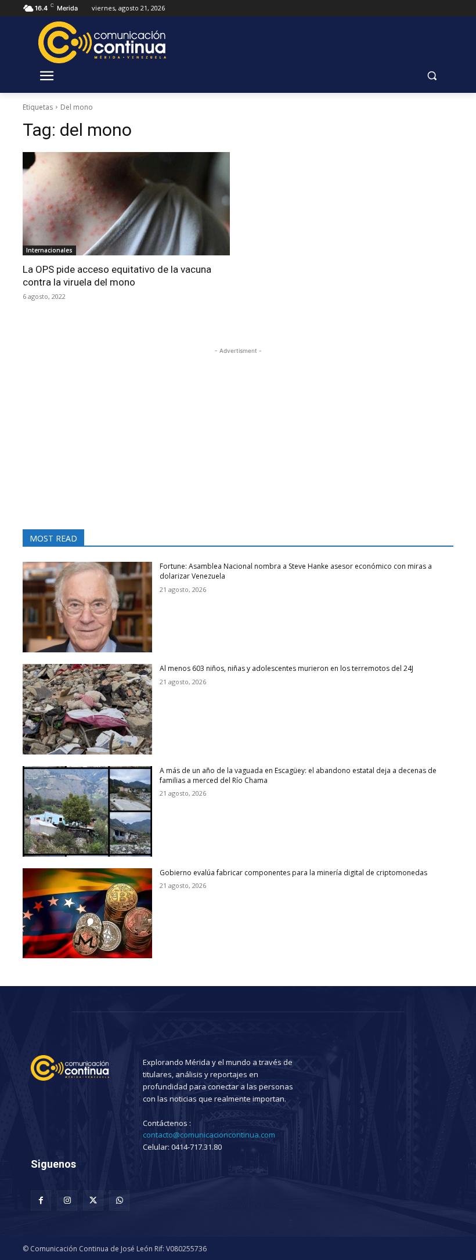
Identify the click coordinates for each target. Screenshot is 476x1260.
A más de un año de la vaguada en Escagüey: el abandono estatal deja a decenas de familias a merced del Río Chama (298, 775)
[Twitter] (93, 1200)
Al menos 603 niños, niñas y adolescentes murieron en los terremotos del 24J (286, 668)
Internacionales (49, 250)
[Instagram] (67, 1200)
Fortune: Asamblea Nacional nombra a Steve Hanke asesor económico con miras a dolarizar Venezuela (296, 571)
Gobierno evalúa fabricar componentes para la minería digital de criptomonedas (293, 873)
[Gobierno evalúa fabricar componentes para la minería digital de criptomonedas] (87, 913)
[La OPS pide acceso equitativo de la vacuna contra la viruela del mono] (126, 204)
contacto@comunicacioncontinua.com (209, 1134)
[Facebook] (41, 1200)
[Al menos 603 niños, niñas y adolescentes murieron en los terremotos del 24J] (87, 709)
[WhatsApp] (119, 1200)
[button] (431, 75)
